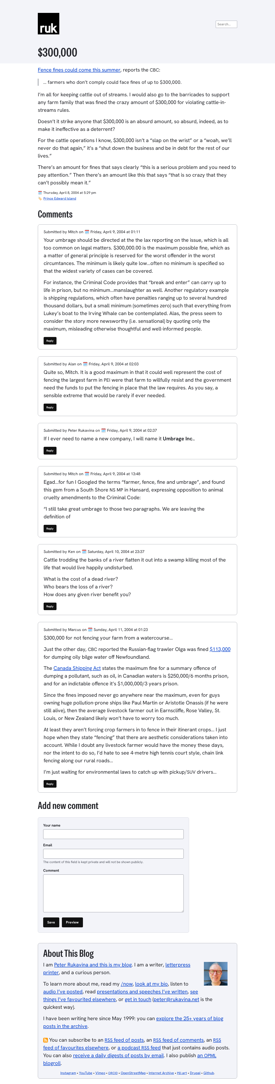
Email (47, 845)
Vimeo (100, 1073)
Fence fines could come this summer (79, 69)
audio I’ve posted (62, 991)
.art (182, 1073)
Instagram (68, 1073)
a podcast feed (139, 1047)
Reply (49, 341)
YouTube (85, 1073)
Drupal (195, 1073)
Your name (51, 825)
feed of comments (178, 1040)
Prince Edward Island (59, 198)
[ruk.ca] (137, 23)
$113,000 (220, 649)
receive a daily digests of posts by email (118, 1055)
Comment (51, 870)
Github (208, 1073)
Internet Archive (161, 1073)
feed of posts (124, 1040)
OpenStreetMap (133, 1073)
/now (127, 983)
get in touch (138, 999)
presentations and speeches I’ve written (142, 991)
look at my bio (151, 983)
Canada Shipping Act (77, 668)
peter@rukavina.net (176, 999)
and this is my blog (93, 964)
